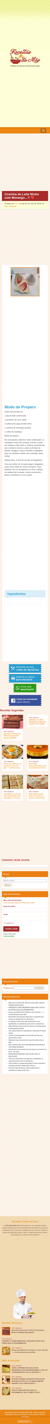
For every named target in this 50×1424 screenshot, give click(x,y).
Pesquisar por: (8, 988)
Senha (5, 914)
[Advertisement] (25, 24)
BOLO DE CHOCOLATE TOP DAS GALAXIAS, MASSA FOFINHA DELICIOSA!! (12, 736)
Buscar (8, 885)
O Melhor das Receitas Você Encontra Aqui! (25, 66)
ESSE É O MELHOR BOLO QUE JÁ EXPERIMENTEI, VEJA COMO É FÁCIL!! (26, 1391)
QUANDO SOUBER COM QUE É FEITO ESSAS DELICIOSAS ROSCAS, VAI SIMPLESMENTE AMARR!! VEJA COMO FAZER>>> (28, 1381)
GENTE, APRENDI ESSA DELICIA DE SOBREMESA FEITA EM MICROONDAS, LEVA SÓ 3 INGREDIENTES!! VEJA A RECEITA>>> (29, 1370)
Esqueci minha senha (9, 934)
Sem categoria (10, 206)
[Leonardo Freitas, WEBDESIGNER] (25, 1421)
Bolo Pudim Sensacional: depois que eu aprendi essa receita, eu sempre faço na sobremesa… (37, 766)
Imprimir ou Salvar (25, 678)
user (16, 203)
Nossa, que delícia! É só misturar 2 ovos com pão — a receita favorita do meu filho (12, 766)
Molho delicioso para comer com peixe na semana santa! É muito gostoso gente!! (37, 796)
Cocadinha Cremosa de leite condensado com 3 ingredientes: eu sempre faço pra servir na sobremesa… (12, 796)
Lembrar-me (9, 923)
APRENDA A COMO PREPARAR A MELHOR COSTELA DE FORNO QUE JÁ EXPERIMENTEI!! (37, 722)
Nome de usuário (9, 906)
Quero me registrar (8, 936)
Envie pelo (27, 688)
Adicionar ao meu (27, 668)
